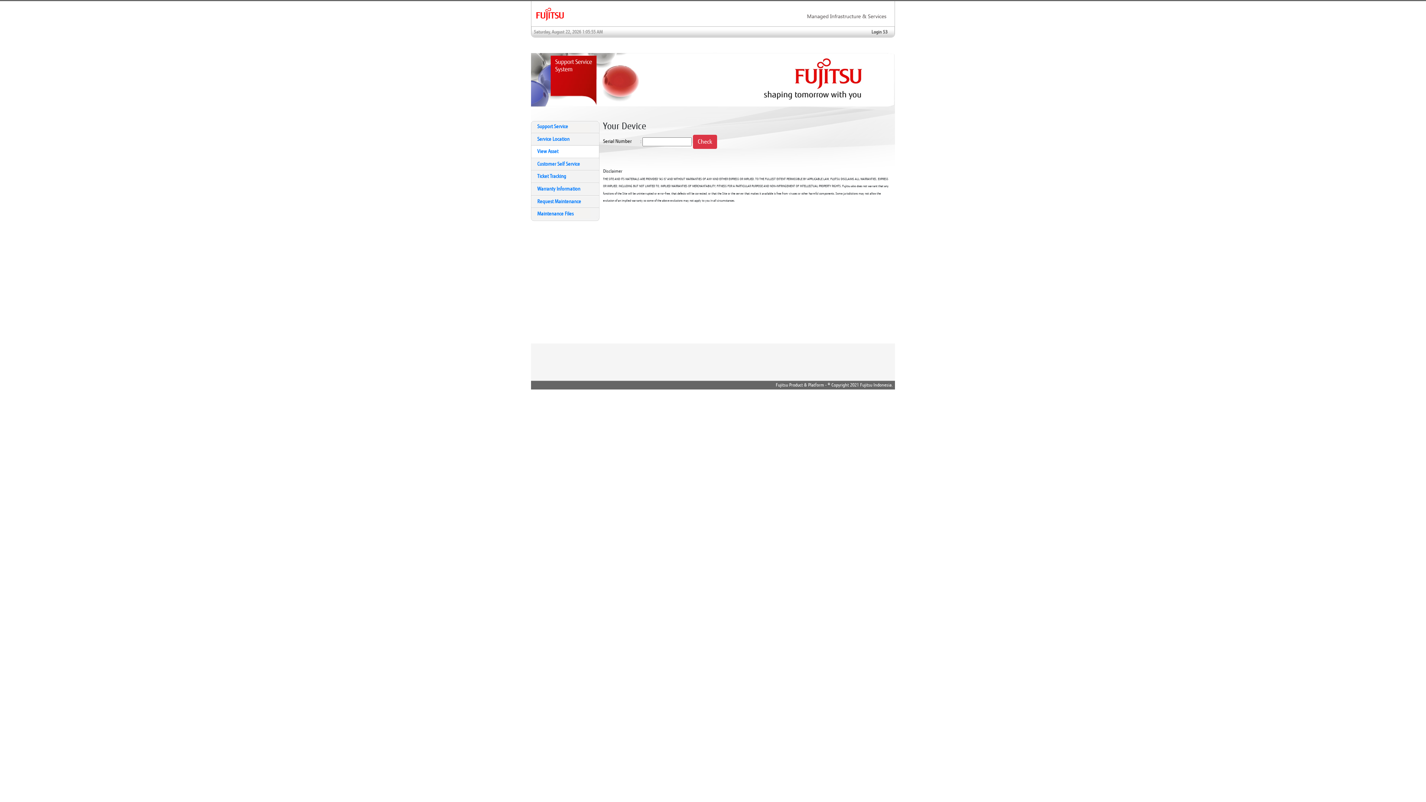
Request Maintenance (559, 202)
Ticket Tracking (551, 176)
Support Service (552, 127)
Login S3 (880, 32)
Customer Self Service (558, 164)
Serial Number (617, 141)
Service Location (553, 139)
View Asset (548, 151)
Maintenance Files (555, 214)
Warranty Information (558, 189)
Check (705, 142)
